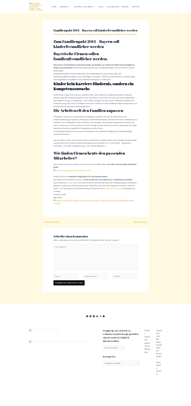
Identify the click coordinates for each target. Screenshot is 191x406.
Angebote (64, 7)
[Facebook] (87, 316)
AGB (146, 352)
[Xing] (100, 316)
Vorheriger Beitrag (51, 222)
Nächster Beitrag (140, 222)
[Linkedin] (91, 316)
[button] (70, 6)
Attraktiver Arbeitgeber (85, 34)
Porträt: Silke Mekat (83, 7)
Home (53, 7)
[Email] (97, 316)
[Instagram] (94, 316)
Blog (101, 7)
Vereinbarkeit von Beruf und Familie (123, 34)
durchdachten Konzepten (112, 188)
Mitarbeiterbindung (101, 34)
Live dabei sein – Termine (118, 7)
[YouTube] (104, 316)
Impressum (147, 338)
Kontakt (136, 7)
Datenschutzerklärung (147, 346)
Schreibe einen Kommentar (63, 34)
